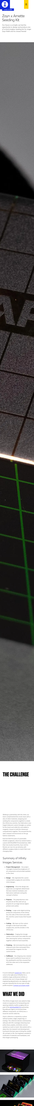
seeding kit (18, 973)
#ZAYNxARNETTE (15, 1007)
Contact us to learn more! (21, 985)
